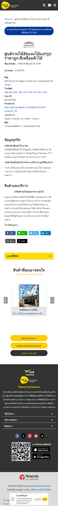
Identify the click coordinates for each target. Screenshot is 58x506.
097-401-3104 (40, 92)
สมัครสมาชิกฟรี (29, 353)
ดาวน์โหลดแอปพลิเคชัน (41, 444)
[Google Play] (44, 456)
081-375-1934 (25, 92)
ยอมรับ (45, 499)
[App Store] (44, 449)
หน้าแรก (8, 18)
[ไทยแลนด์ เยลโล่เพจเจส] (23, 435)
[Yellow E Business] (17, 435)
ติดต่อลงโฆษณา (29, 338)
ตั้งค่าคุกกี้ (38, 499)
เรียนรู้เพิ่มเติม (24, 503)
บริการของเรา (10, 419)
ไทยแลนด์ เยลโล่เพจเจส (29, 386)
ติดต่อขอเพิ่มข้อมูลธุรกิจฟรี (29, 345)
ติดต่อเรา (8, 426)
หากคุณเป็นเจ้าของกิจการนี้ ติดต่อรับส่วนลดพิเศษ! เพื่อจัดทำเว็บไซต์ (29, 31)
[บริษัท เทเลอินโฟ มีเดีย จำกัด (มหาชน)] (29, 477)
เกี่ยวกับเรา (9, 413)
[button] (10, 233)
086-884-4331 (11, 92)
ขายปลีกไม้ (19, 70)
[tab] (29, 256)
